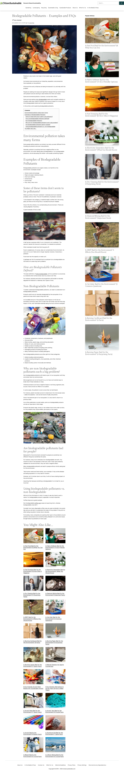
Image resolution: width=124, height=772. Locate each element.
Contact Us (41, 765)
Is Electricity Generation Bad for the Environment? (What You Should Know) (55, 571)
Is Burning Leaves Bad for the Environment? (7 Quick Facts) (32, 665)
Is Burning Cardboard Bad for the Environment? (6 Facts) (32, 641)
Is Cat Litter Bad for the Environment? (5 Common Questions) (53, 618)
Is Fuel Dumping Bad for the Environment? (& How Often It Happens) (32, 571)
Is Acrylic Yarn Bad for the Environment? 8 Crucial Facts (54, 711)
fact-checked (17, 20)
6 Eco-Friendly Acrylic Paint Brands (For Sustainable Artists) (33, 687)
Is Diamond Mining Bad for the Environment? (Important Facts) (55, 594)
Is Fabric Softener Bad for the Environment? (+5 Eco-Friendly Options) (55, 547)
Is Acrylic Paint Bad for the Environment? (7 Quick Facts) (32, 711)
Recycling (44, 7)
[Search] (121, 3)
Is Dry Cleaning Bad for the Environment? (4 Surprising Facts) (31, 595)
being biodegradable (41, 274)
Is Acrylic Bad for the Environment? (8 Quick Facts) (32, 733)
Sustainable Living (53, 7)
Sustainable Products (65, 7)
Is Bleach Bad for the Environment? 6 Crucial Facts (32, 755)
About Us (75, 7)
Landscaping (36, 7)
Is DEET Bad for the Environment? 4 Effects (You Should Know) (32, 618)
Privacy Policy (71, 765)
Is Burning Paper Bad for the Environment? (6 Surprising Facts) (54, 642)
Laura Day (31, 22)
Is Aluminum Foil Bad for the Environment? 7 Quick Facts (54, 733)
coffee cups (37, 503)
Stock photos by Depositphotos (97, 765)
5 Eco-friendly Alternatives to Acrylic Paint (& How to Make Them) (54, 688)
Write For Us (82, 7)
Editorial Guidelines (60, 765)
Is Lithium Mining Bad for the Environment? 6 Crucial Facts (54, 755)
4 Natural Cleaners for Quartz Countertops (54, 665)
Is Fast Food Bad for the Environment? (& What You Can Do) (33, 547)
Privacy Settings (82, 765)
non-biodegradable (41, 99)
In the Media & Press (93, 7)
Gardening (28, 7)
